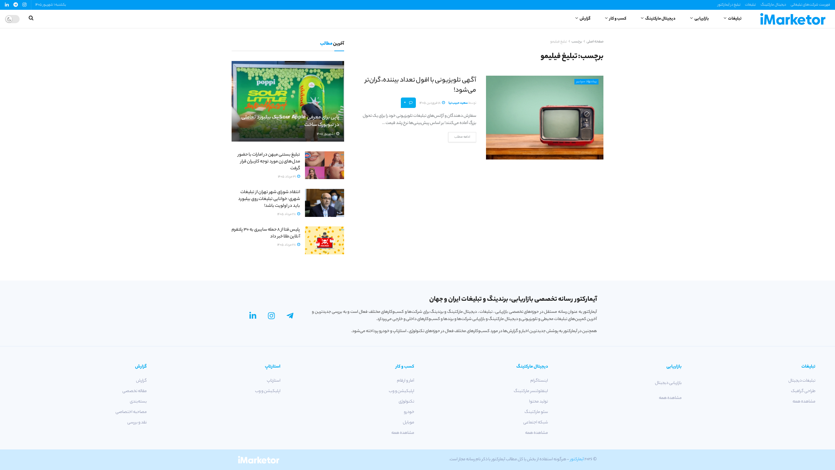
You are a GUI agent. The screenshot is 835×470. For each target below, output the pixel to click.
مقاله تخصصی (134, 391)
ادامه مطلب (462, 137)
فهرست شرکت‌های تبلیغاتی (810, 5)
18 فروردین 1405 (430, 103)
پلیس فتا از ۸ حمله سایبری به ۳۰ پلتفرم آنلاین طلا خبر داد (266, 233)
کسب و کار (617, 18)
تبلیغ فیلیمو (558, 42)
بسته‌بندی (138, 401)
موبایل (408, 422)
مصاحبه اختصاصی (131, 412)
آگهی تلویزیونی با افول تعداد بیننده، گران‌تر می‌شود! (420, 85)
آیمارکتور (577, 459)
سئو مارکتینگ (536, 412)
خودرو (409, 412)
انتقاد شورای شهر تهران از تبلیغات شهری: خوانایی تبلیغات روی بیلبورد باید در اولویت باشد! (269, 199)
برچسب (576, 42)
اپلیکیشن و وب (401, 391)
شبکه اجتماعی (535, 422)
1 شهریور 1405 (326, 134)
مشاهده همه (804, 401)
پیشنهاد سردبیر (586, 81)
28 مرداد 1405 (286, 214)
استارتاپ (274, 380)
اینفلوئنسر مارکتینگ (531, 391)
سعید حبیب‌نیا (458, 103)
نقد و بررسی (137, 422)
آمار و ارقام (405, 380)
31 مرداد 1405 (287, 177)
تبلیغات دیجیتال (801, 380)
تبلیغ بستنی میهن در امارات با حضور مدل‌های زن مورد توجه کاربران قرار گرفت (269, 161)
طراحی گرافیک (803, 391)
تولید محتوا (538, 401)
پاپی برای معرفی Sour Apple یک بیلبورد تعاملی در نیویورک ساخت (290, 121)
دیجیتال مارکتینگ (773, 5)
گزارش (585, 18)
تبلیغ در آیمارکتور (729, 5)
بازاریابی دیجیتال (668, 383)
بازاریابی (701, 18)
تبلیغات (750, 5)
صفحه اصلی (594, 42)
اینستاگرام (539, 380)
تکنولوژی (406, 401)
